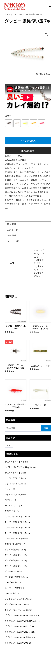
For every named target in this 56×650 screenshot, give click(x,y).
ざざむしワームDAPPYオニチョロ (20, 626)
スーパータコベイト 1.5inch (17, 516)
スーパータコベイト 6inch (16, 538)
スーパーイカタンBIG (14, 587)
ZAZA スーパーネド (14, 505)
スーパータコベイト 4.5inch (17, 532)
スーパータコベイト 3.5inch (17, 527)
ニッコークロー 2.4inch (15, 483)
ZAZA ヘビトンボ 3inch (15, 472)
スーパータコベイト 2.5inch (17, 522)
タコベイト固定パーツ (15, 543)
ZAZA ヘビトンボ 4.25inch (16, 461)
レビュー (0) (13, 241)
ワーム (15, 14)
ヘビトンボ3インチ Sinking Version (21, 467)
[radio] (8, 123)
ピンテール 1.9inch (13, 571)
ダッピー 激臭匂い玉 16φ (16, 565)
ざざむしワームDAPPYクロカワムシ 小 (22, 620)
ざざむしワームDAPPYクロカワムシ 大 (22, 615)
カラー (8, 115)
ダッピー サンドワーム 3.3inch (18, 609)
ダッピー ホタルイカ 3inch (17, 604)
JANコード (12, 229)
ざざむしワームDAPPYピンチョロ (20, 631)
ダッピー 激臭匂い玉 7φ (15, 549)
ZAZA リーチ (10, 500)
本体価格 (11, 235)
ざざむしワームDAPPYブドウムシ (20, 637)
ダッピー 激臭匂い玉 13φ (16, 560)
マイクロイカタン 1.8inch (16, 576)
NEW (9, 445)
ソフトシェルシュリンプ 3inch (18, 598)
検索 (46, 428)
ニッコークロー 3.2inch (15, 478)
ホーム (8, 14)
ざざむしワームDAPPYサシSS (18, 642)
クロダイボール (12, 511)
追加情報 (11, 224)
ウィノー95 (10, 489)
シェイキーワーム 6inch (15, 494)
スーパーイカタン (13, 582)
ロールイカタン (12, 593)
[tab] (28, 224)
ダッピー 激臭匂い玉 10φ (16, 554)
